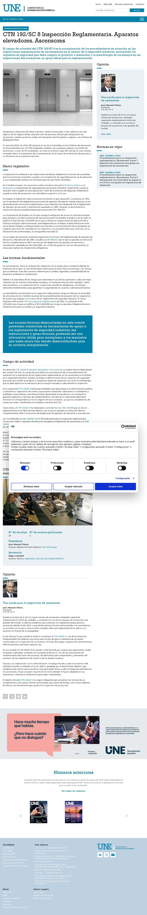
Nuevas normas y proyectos (16, 866)
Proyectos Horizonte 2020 (15, 860)
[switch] (57, 468)
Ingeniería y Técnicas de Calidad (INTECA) (44, 559)
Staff (5, 895)
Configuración (123, 478)
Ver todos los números (73, 791)
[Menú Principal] (142, 19)
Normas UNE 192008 (63, 408)
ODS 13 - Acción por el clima (48, 870)
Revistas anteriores (124, 4)
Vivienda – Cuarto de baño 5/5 (49, 873)
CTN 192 (40, 301)
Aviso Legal (38, 892)
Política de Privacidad (43, 895)
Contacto (140, 4)
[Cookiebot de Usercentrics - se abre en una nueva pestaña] (123, 427)
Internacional (9, 857)
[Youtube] (112, 854)
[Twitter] (106, 854)
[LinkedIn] (99, 854)
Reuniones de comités (13, 863)
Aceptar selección (74, 486)
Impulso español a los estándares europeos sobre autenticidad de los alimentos (55, 857)
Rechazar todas (31, 486)
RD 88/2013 (53, 240)
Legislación (8, 848)
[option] (73, 733)
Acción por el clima (44, 861)
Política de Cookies (42, 898)
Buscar (137, 10)
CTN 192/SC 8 (46, 49)
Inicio (98, 4)
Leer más (106, 134)
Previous (20, 815)
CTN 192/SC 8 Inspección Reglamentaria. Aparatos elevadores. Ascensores (54, 877)
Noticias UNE (9, 854)
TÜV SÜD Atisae (49, 547)
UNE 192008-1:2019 (31, 419)
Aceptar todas (116, 486)
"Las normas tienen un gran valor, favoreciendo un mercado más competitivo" (55, 865)
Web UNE (108, 4)
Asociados (7, 851)
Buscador (7, 904)
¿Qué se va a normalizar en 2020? (50, 848)
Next (126, 815)
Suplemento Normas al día (15, 907)
